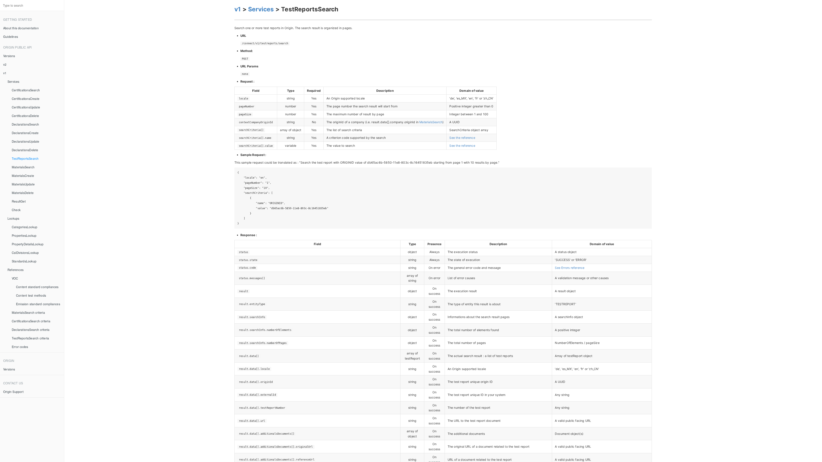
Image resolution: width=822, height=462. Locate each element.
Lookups (13, 218)
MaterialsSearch (23, 167)
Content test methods (31, 295)
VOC (15, 278)
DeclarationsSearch (25, 124)
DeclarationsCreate (25, 133)
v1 (4, 73)
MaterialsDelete (23, 193)
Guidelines (10, 36)
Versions (9, 56)
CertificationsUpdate (26, 107)
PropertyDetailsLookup (27, 244)
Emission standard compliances (38, 304)
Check (16, 210)
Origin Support (13, 391)
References (15, 270)
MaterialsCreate (23, 175)
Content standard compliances (37, 287)
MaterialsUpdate (23, 184)
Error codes (20, 347)
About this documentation (21, 28)
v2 (4, 64)
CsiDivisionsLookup (25, 252)
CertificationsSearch (26, 90)
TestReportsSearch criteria (30, 338)
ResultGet (19, 201)
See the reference (462, 137)
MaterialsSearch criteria (28, 312)
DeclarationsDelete (25, 150)
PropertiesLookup (24, 235)
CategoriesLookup (24, 227)
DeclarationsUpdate (25, 141)
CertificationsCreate (25, 98)
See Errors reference (569, 268)
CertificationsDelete (25, 116)
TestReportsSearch (25, 158)
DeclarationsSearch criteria (30, 329)
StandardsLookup (24, 261)
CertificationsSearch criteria (31, 321)
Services (13, 81)
